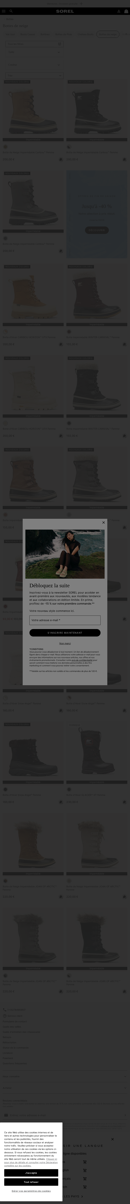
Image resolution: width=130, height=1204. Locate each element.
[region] (31, 1161)
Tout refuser (31, 1182)
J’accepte (31, 1173)
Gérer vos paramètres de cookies (31, 1191)
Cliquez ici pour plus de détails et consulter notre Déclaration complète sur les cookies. (31, 1162)
